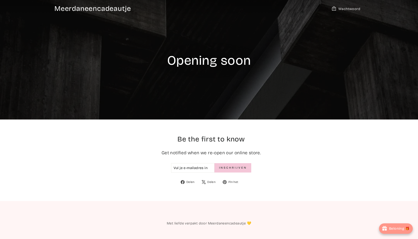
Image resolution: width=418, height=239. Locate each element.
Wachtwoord (349, 9)
